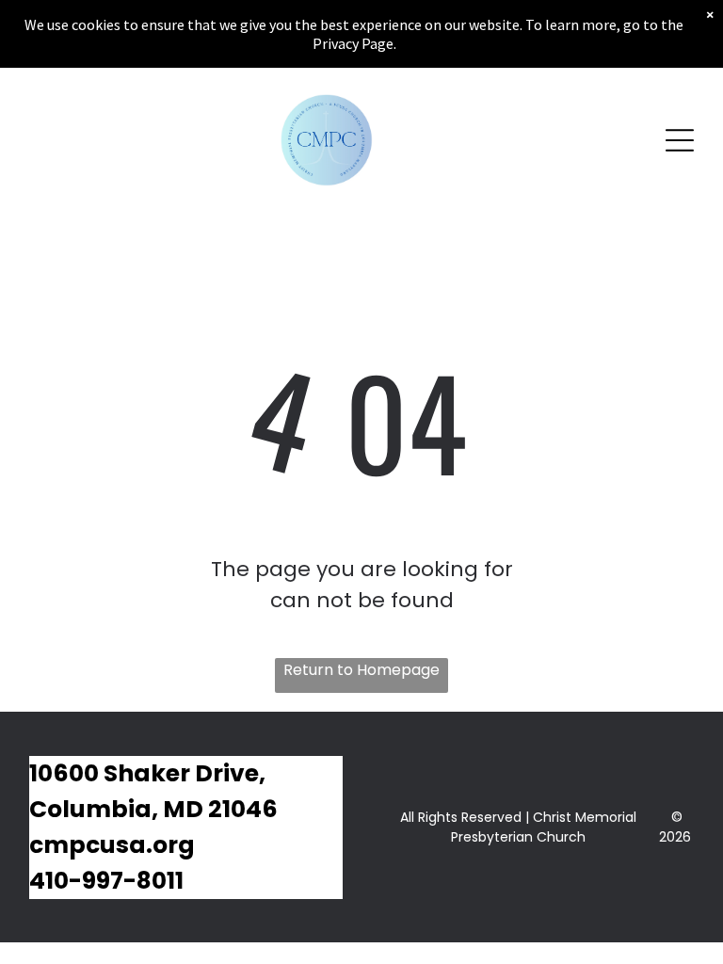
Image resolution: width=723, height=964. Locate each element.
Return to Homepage (361, 670)
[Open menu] (680, 140)
